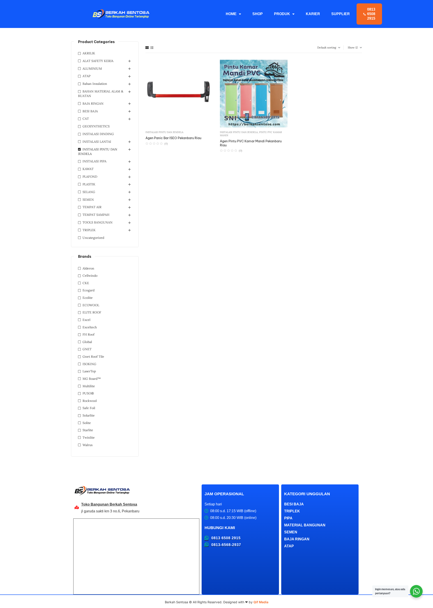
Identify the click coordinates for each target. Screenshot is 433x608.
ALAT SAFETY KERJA (98, 61)
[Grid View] (147, 47)
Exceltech (90, 327)
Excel (86, 320)
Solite (87, 423)
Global (87, 342)
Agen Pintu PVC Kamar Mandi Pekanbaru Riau (251, 143)
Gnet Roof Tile (93, 357)
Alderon (88, 268)
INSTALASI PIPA (94, 161)
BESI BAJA (90, 111)
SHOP (257, 14)
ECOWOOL (91, 305)
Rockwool (90, 401)
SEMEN (88, 200)
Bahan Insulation (95, 84)
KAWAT (88, 169)
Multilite (89, 386)
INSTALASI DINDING (98, 134)
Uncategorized (93, 238)
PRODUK (282, 14)
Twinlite (89, 437)
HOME (231, 14)
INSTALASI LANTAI (97, 142)
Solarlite (89, 415)
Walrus (87, 445)
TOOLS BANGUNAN (98, 222)
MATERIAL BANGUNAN (304, 525)
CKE (86, 283)
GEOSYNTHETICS (96, 126)
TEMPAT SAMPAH (96, 215)
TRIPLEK (89, 230)
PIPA (288, 518)
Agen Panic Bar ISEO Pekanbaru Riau (173, 138)
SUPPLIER (340, 14)
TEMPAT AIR (92, 207)
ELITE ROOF (92, 312)
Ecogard (88, 290)
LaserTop (89, 371)
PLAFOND (90, 177)
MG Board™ (92, 379)
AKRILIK (89, 53)
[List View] (152, 47)
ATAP (86, 76)
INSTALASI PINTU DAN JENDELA (164, 132)
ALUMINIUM (92, 69)
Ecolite (88, 298)
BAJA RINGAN (93, 103)
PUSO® (88, 393)
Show (351, 47)
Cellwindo (90, 276)
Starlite (88, 430)
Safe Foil (89, 408)
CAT (86, 119)
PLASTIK (89, 184)
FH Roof (88, 334)
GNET (87, 349)
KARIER (313, 14)
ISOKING (89, 364)
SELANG (89, 192)
